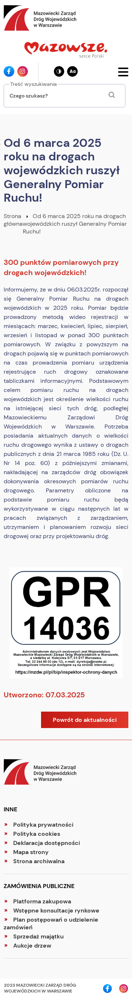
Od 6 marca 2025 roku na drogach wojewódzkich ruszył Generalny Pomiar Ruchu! (75, 223)
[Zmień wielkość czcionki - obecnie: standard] (72, 71)
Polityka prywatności (43, 825)
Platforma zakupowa (42, 901)
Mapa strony (31, 852)
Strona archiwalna (39, 861)
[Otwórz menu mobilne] (123, 71)
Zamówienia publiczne (39, 886)
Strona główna (13, 220)
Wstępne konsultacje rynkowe (56, 910)
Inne (10, 809)
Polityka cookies (36, 834)
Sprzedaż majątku (38, 936)
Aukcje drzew (32, 945)
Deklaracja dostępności (46, 843)
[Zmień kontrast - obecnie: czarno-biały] (59, 71)
